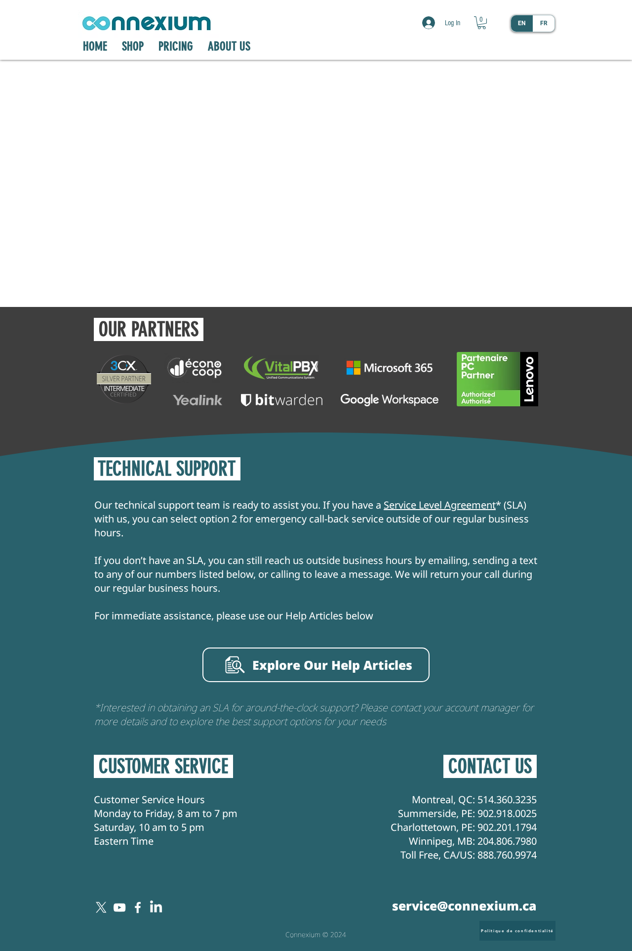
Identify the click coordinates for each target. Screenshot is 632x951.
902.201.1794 (507, 827)
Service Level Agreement (440, 505)
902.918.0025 (507, 813)
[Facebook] (137, 907)
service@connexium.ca (464, 905)
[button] (481, 22)
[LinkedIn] (156, 907)
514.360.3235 (507, 799)
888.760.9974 (507, 855)
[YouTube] (119, 907)
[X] (101, 907)
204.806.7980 (507, 841)
